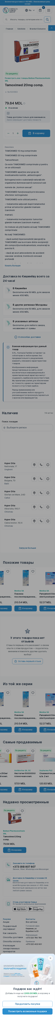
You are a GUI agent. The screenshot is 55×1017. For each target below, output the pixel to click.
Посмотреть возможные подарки (27, 1011)
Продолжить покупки (27, 1004)
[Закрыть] (50, 958)
